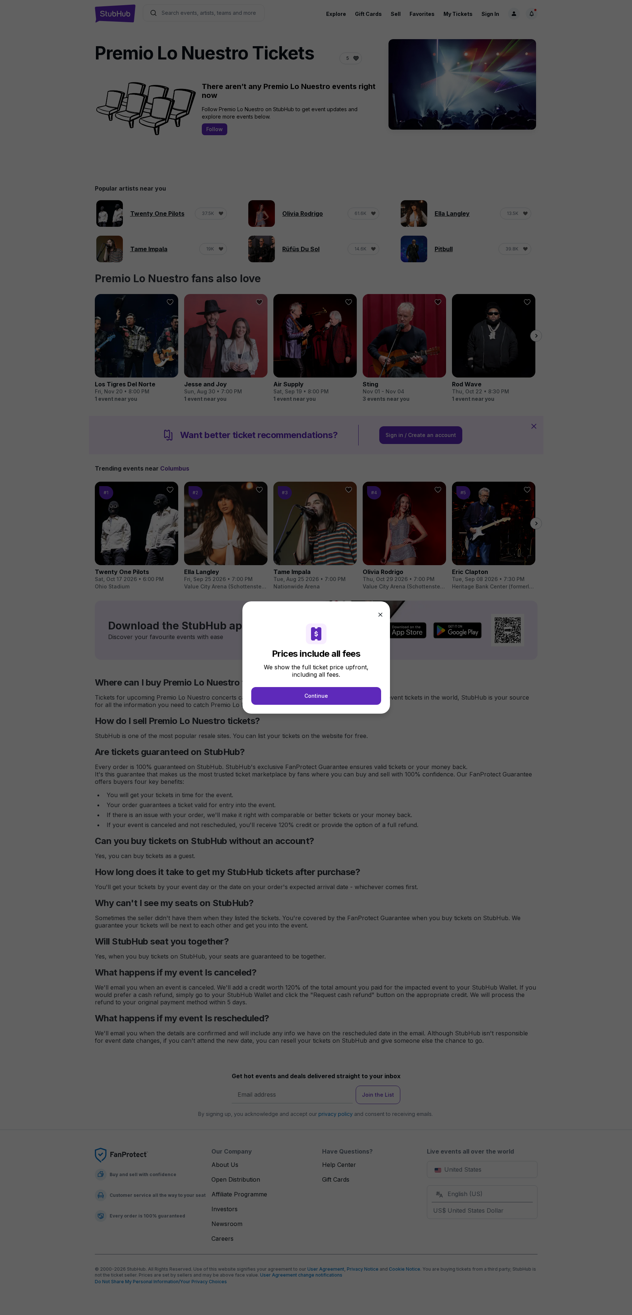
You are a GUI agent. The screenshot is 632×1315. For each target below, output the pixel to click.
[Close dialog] (380, 615)
